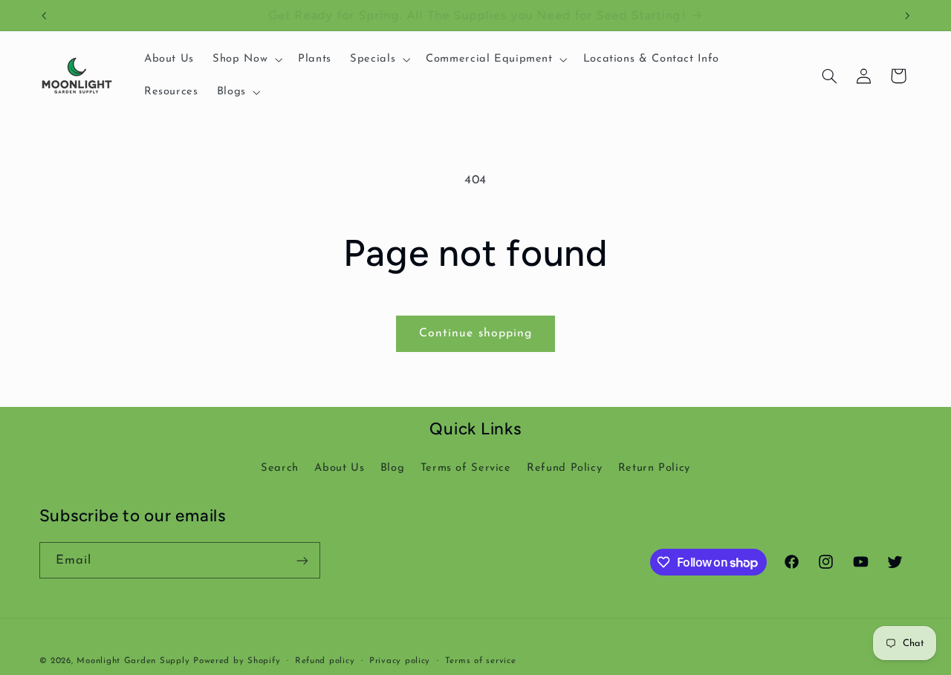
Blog (392, 468)
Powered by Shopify (236, 660)
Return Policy (654, 468)
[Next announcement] (907, 15)
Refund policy (325, 660)
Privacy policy (399, 660)
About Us (339, 468)
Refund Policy (564, 468)
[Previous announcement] (43, 15)
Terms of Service (466, 468)
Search (280, 468)
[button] (246, 59)
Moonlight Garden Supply (135, 660)
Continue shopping (475, 333)
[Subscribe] (302, 560)
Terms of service (480, 660)
